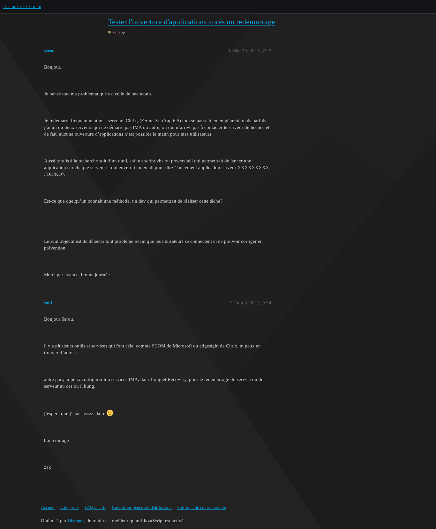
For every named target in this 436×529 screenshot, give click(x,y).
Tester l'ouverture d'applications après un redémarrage (191, 22)
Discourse (76, 520)
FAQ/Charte (95, 507)
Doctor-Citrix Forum (22, 6)
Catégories (69, 507)
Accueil (48, 507)
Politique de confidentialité (201, 507)
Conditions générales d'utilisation (142, 507)
